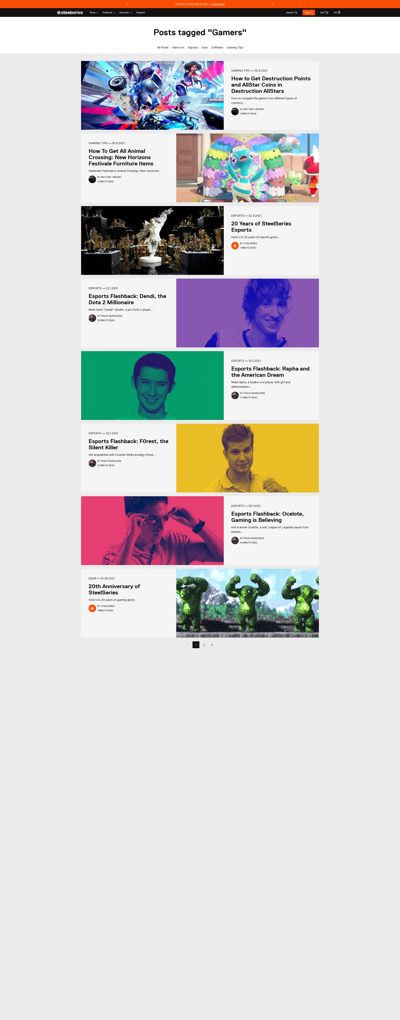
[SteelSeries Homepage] (72, 12)
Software (217, 47)
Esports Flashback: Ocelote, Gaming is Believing (267, 517)
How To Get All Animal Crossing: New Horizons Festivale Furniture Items (121, 157)
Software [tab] (107, 12)
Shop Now (218, 4)
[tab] (292, 12)
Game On (178, 47)
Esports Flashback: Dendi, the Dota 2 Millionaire (127, 299)
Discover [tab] (124, 12)
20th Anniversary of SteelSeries (114, 589)
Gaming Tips (235, 47)
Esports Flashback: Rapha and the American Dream (270, 372)
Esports (193, 47)
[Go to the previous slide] (128, 4)
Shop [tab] (92, 12)
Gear (205, 47)
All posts (162, 47)
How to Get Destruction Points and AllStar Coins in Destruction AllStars (271, 84)
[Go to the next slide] (272, 4)
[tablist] (111, 12)
